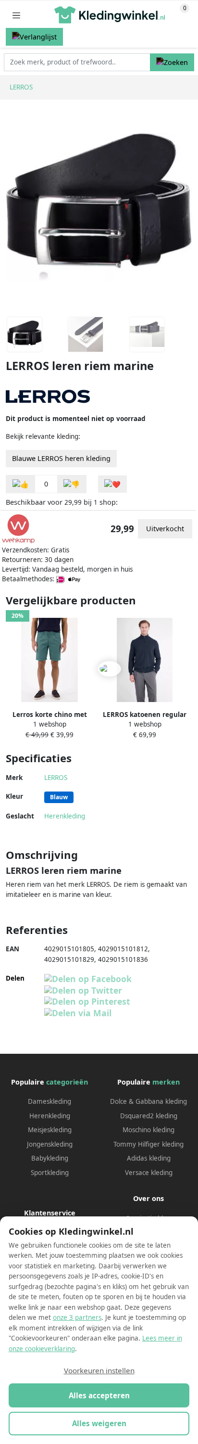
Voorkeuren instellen (99, 1370)
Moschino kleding (148, 1129)
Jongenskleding (50, 1144)
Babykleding (49, 1158)
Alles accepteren (99, 1395)
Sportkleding (50, 1172)
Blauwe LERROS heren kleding (61, 458)
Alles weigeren (99, 1423)
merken (166, 1081)
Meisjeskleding (50, 1129)
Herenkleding (64, 816)
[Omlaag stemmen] (71, 484)
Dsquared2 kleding (148, 1116)
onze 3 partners (77, 1317)
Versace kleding (149, 1172)
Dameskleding (49, 1101)
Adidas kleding (149, 1158)
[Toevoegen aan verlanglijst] (112, 484)
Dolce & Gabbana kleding (148, 1101)
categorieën (67, 1081)
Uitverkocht (165, 528)
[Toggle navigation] (16, 15)
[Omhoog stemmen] (20, 484)
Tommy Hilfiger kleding (148, 1144)
